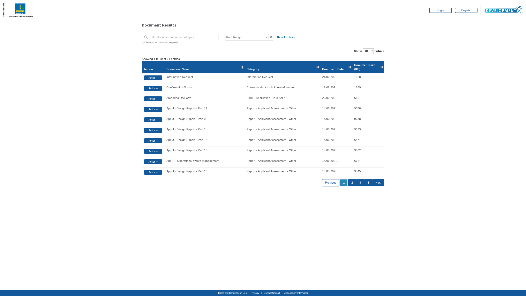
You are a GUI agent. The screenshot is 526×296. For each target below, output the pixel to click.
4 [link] (368, 182)
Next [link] (378, 182)
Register (466, 10)
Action (148, 69)
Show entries (369, 51)
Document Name (177, 69)
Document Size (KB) (364, 67)
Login (440, 10)
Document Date (333, 69)
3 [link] (360, 182)
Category (253, 69)
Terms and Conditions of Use (232, 293)
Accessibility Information (296, 293)
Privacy (255, 293)
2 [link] (352, 182)
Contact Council (272, 293)
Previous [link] (330, 182)
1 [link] (344, 182)
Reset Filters (286, 37)
